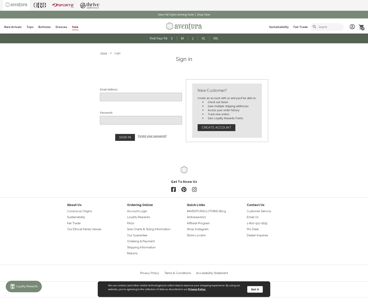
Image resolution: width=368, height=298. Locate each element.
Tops (30, 27)
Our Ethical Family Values (84, 229)
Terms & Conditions (177, 273)
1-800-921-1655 (257, 223)
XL (203, 38)
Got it (255, 289)
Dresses (61, 27)
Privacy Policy (149, 273)
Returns (132, 253)
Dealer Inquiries (257, 235)
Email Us (253, 217)
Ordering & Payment (141, 241)
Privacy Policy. (197, 289)
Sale (75, 27)
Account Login (137, 211)
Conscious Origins (79, 211)
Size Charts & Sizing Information (148, 229)
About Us (74, 205)
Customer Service (259, 211)
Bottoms (44, 27)
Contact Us (256, 205)
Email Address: (109, 89)
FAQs (130, 223)
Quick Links (196, 205)
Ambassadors (196, 217)
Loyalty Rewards (138, 217)
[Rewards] (24, 286)
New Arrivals (13, 27)
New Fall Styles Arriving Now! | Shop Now (184, 14)
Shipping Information (141, 247)
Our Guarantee (137, 235)
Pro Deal (253, 229)
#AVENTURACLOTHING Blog (206, 211)
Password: (106, 112)
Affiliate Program (198, 223)
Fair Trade (300, 27)
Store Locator (196, 235)
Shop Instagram (198, 229)
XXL (215, 38)
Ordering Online (140, 205)
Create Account (216, 127)
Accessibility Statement (212, 273)
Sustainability (279, 27)
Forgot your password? (152, 136)
